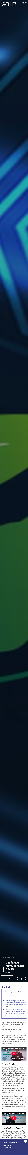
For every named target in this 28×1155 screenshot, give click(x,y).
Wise (12, 957)
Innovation (6, 957)
